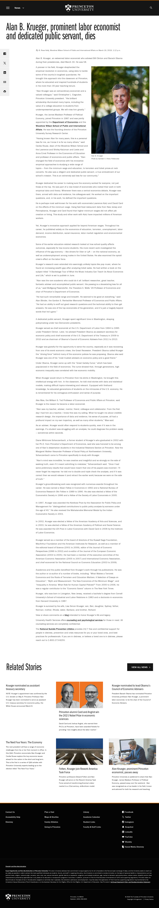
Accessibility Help (13, 817)
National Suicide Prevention (57, 628)
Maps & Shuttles (51, 817)
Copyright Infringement (134, 899)
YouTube (129, 837)
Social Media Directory (134, 847)
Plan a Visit (49, 812)
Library (86, 812)
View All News (139, 667)
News (17, 7)
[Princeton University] (18, 898)
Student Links (89, 822)
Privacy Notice (148, 899)
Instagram (129, 822)
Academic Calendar (91, 817)
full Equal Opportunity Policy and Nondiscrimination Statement (130, 882)
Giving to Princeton (52, 827)
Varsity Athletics (51, 822)
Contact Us (10, 812)
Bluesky (128, 842)
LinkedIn (129, 832)
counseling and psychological (85, 620)
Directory (9, 822)
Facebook (129, 812)
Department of (65, 122)
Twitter (128, 817)
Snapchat (129, 827)
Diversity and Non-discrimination (16, 866)
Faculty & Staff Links (92, 827)
